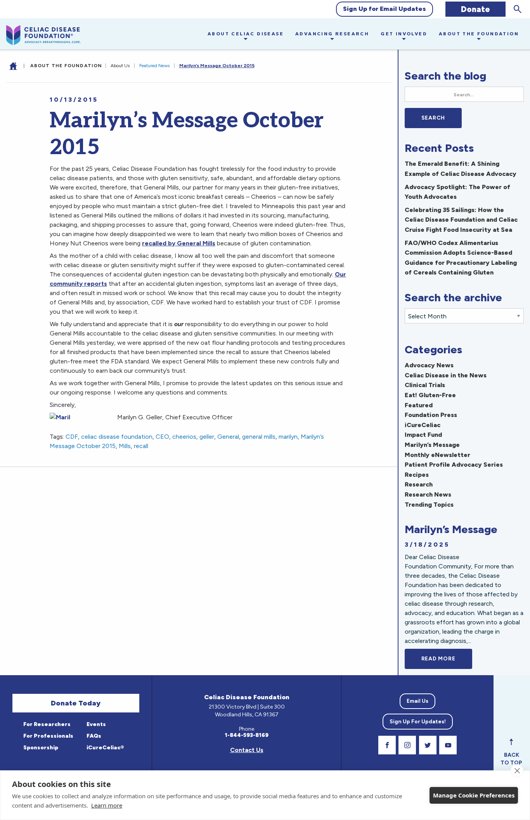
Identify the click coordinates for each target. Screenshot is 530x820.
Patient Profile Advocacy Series (454, 464)
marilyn (288, 436)
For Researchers (46, 724)
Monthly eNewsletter (437, 455)
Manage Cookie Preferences (473, 795)
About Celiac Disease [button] (246, 33)
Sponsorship (40, 747)
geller (206, 436)
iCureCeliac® (104, 747)
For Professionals (47, 736)
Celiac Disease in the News (446, 375)
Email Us (417, 701)
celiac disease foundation (116, 436)
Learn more (106, 805)
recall (141, 446)
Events (95, 724)
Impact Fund (423, 434)
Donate (475, 9)
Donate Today (75, 703)
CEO (162, 436)
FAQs (93, 736)
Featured (419, 405)
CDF (72, 436)
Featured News (154, 65)
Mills (125, 446)
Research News (428, 494)
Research (419, 484)
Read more (446, 658)
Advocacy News (429, 365)
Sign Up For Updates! (418, 721)
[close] (517, 770)
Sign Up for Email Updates (384, 8)
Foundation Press (431, 415)
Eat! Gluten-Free (430, 395)
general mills (258, 436)
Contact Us (246, 750)
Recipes (417, 474)
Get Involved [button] (404, 33)
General (228, 436)
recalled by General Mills (178, 243)
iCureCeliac (422, 425)
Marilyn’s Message (432, 444)
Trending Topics (429, 504)
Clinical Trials (425, 385)
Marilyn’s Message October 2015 (217, 65)
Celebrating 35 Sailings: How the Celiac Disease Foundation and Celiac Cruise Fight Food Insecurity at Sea (461, 219)
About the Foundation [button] (479, 33)
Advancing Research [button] (332, 33)
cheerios (184, 436)
